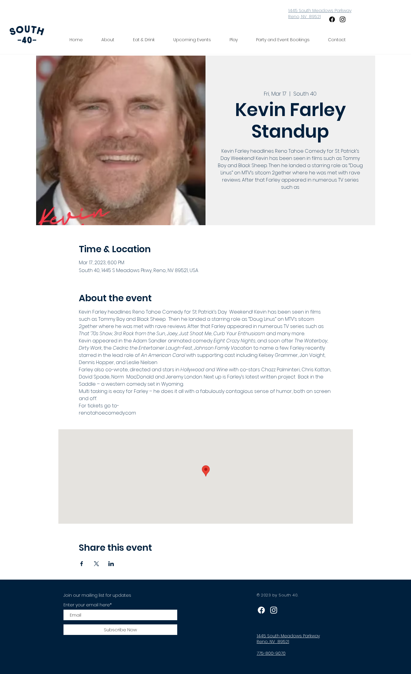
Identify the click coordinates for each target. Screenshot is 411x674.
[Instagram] (342, 19)
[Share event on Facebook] (82, 563)
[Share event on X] (96, 563)
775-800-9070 (271, 653)
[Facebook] (332, 19)
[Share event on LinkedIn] (111, 563)
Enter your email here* (87, 605)
